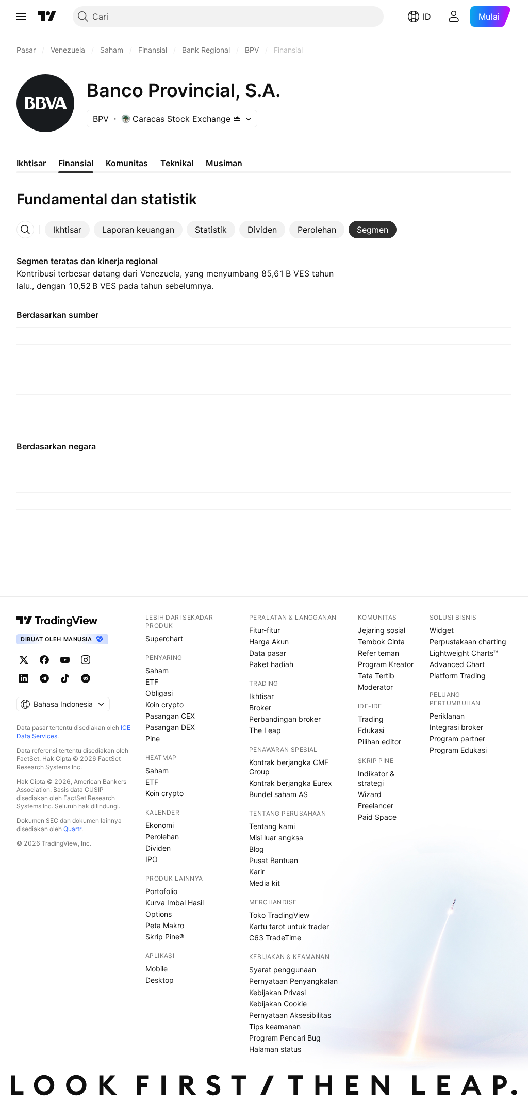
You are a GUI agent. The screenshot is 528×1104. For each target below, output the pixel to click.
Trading (371, 719)
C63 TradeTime (275, 937)
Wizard (370, 794)
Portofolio (161, 891)
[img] (237, 118)
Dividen (158, 847)
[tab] (67, 229)
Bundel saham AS (278, 794)
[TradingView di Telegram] (44, 678)
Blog (256, 849)
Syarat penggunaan (282, 969)
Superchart (164, 638)
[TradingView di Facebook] (44, 660)
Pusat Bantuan (273, 860)
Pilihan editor (379, 741)
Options (158, 914)
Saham (157, 670)
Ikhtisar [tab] (31, 163)
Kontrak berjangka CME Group (288, 767)
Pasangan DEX (170, 727)
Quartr (72, 829)
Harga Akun (269, 641)
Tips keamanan (275, 1026)
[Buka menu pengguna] (453, 16)
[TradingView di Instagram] (85, 660)
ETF (151, 681)
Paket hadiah (271, 664)
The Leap (265, 730)
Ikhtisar (261, 696)
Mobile (156, 968)
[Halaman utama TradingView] (47, 16)
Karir (257, 871)
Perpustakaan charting (468, 641)
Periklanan (447, 715)
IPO (151, 859)
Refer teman (378, 652)
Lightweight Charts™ (464, 652)
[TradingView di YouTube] (65, 660)
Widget (442, 630)
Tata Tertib (376, 675)
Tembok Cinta (381, 641)
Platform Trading (458, 675)
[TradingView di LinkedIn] (23, 678)
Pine (152, 738)
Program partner (457, 738)
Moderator (375, 687)
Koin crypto (164, 704)
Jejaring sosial (381, 630)
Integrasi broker (456, 727)
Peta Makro (164, 925)
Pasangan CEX (170, 715)
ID (427, 16)
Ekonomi (159, 825)
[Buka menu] (21, 16)
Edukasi (371, 730)
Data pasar (267, 652)
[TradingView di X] (23, 660)
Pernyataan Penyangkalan (293, 981)
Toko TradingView (279, 915)
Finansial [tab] (75, 163)
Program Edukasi (458, 749)
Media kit (264, 883)
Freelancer (375, 805)
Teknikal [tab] (176, 163)
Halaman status (275, 1049)
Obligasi (159, 693)
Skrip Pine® (164, 936)
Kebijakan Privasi (277, 992)
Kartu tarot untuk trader (289, 926)
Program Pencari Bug (285, 1037)
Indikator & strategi (376, 778)
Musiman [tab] (224, 163)
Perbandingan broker (285, 719)
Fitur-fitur (264, 630)
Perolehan (162, 836)
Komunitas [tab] (127, 163)
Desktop (159, 980)
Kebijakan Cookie (278, 1003)
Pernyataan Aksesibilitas (290, 1015)
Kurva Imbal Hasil (174, 902)
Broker (260, 707)
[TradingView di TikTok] (65, 678)
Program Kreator (386, 664)
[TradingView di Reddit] (85, 678)
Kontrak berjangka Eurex (290, 782)
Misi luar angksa (276, 837)
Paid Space (377, 817)
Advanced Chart (457, 664)
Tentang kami (272, 826)
